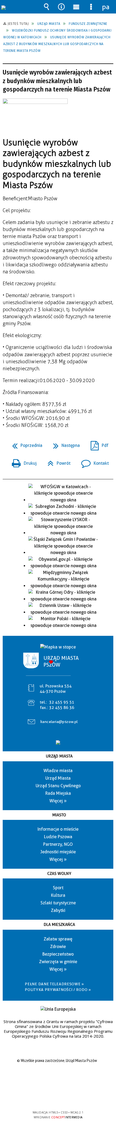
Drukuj (22, 461)
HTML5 (49, 1096)
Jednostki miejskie (58, 851)
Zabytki (58, 910)
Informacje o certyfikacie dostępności (58, 1078)
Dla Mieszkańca (59, 924)
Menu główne (76, 7)
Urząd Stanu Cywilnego (58, 785)
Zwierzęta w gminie (58, 961)
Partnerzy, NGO (58, 844)
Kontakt (93, 461)
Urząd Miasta (59, 756)
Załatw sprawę (58, 939)
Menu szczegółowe (91, 7)
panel (106, 7)
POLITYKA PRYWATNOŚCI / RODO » (58, 989)
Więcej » (58, 800)
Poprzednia (25, 444)
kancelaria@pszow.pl (59, 721)
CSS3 (57, 1096)
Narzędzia (61, 7)
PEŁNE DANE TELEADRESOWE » (54, 984)
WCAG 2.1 (74, 1096)
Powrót (56, 461)
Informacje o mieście (58, 829)
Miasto (59, 815)
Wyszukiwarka (47, 7)
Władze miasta (58, 770)
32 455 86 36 (61, 707)
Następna (64, 444)
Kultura (58, 895)
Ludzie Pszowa (58, 836)
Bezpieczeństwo (58, 954)
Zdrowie (58, 946)
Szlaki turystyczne (58, 902)
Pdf (97, 444)
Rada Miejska (58, 793)
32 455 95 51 (61, 702)
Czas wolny (59, 873)
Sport (58, 887)
